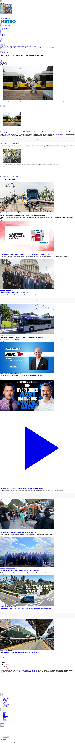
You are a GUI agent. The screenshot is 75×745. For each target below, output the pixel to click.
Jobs (19, 46)
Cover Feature (4, 0)
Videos (9, 46)
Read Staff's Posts (3, 63)
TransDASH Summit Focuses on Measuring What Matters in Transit (19, 570)
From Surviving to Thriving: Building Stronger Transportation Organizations (22, 488)
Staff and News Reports (10, 212)
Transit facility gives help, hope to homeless (12, 143)
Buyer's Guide (33, 46)
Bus (1, 26)
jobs (14, 176)
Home (1, 52)
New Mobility (2, 34)
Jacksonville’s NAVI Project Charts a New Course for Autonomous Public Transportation (25, 608)
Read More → (2, 220)
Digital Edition (7, 18)
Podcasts (17, 46)
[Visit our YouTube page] (4, 662)
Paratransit (2, 36)
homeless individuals (8, 132)
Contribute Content (24, 47)
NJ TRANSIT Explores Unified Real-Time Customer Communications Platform (22, 215)
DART (4, 176)
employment (60, 134)
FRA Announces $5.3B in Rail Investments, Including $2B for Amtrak (20, 652)
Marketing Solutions (17, 47)
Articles (10, 0)
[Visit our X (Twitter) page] (3, 662)
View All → (2, 657)
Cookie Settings (52, 47)
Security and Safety (3, 40)
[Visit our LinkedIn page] (2, 662)
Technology (2, 42)
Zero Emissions (3, 44)
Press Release (30, 47)
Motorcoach (2, 32)
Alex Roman (8, 251)
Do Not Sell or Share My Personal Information (23, 744)
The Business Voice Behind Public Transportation (14, 292)
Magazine (2, 46)
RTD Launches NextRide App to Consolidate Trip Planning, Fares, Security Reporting (24, 254)
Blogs (7, 46)
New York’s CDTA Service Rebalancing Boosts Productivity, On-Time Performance (23, 337)
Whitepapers (26, 46)
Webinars (22, 46)
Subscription (2, 47)
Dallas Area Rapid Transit (22, 131)
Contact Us (35, 47)
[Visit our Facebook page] (1, 662)
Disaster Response (3, 28)
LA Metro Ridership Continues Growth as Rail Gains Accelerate (18, 532)
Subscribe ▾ (3, 3)
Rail (1, 38)
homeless (11, 176)
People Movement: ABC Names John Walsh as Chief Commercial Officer (21, 375)
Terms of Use (7, 744)
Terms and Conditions (45, 47)
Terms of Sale (12, 744)
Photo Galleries (13, 46)
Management (2, 30)
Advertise (12, 47)
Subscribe (2, 18)
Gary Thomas (7, 176)
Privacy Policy (39, 47)
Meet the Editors (7, 47)
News (8, 0)
